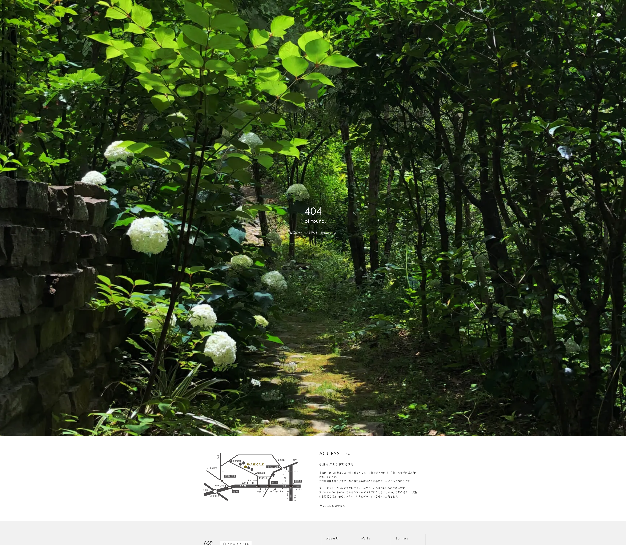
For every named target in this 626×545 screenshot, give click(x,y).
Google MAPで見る (334, 506)
